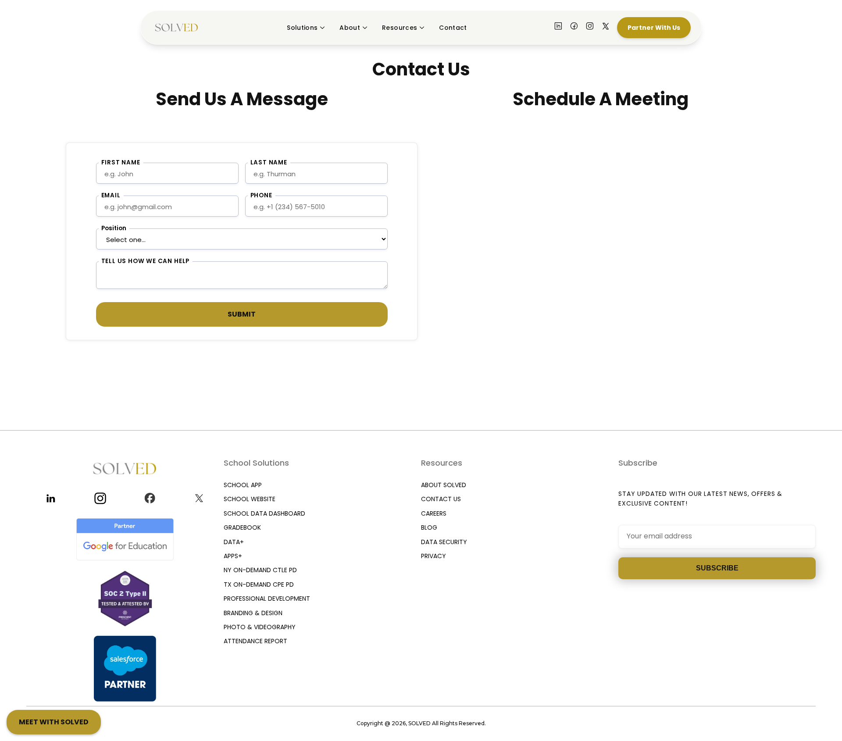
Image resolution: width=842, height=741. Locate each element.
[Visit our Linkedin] (51, 498)
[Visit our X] (605, 27)
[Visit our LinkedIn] (558, 27)
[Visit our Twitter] (199, 498)
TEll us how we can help (145, 261)
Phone (261, 195)
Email (111, 195)
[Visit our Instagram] (589, 27)
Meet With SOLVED (54, 722)
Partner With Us (654, 27)
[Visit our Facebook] (574, 27)
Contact (453, 27)
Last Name (268, 162)
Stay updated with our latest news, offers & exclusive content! (700, 498)
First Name (120, 162)
